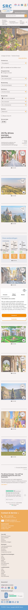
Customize (14, 319)
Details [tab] (23, 294)
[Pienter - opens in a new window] (25, 290)
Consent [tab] (5, 294)
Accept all (14, 315)
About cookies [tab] (14, 295)
